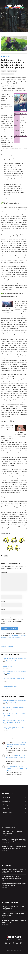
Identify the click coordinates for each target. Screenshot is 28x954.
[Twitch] (21, 943)
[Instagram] (13, 943)
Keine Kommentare (8, 74)
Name (3, 594)
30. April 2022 (12, 71)
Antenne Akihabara (7, 812)
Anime (5, 555)
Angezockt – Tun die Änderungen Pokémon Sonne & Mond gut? (15, 757)
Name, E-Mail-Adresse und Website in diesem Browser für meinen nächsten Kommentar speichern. (12, 621)
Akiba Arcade (6, 797)
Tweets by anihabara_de (7, 646)
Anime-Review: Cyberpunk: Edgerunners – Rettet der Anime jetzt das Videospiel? (16, 768)
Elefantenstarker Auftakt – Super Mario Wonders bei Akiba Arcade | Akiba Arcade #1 (16, 744)
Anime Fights (6, 805)
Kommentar (4, 572)
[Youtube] (17, 943)
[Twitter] (9, 943)
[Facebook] (6, 943)
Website (3, 609)
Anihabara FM (6, 801)
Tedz (4, 71)
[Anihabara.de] (14, 5)
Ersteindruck (5, 57)
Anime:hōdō (5, 809)
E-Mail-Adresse (5, 601)
